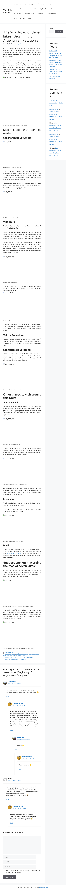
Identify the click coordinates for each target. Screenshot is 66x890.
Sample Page (17, 4)
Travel (23, 655)
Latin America (17, 13)
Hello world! (53, 51)
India (51, 9)
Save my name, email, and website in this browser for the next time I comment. (22, 871)
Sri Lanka (58, 9)
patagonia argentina (33, 654)
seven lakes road (7, 655)
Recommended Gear (19, 9)
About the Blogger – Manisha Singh (34, 4)
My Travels (43, 9)
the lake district (17, 655)
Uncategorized (9, 652)
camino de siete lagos (22, 654)
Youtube (22, 18)
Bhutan (49, 4)
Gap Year (40, 13)
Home (29, 18)
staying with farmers (14, 553)
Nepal (15, 18)
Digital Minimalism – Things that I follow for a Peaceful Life (55, 56)
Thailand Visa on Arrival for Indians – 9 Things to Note (55, 71)
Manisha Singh (18, 703)
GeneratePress (43, 887)
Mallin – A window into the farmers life (15, 659)
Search (51, 28)
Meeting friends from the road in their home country (19, 657)
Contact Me (33, 9)
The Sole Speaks (7, 11)
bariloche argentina (10, 654)
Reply (7, 696)
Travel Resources (29, 13)
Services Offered (51, 13)
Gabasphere (12, 681)
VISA (56, 4)
